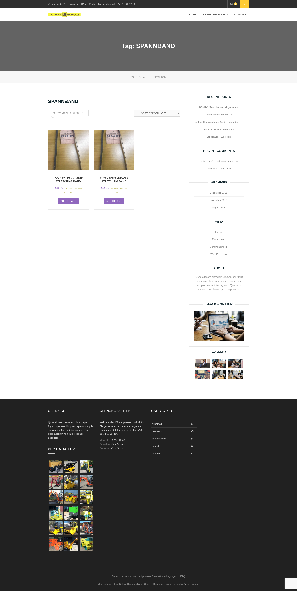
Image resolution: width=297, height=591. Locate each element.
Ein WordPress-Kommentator (217, 161)
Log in (218, 232)
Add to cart (68, 201)
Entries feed (218, 239)
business (157, 431)
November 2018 (218, 200)
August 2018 (218, 207)
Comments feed (218, 246)
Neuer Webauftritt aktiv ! (218, 114)
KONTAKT (240, 14)
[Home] (133, 77)
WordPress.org (218, 254)
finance (156, 453)
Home (193, 14)
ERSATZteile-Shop (215, 14)
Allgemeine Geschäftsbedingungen (158, 576)
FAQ (182, 576)
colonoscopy (159, 438)
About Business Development (219, 129)
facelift (155, 446)
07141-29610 (128, 4)
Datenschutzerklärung (124, 576)
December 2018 (218, 192)
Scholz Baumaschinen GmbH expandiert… (218, 122)
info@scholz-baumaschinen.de (100, 4)
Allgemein (157, 423)
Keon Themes (191, 584)
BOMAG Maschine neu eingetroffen (218, 107)
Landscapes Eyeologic (218, 136)
